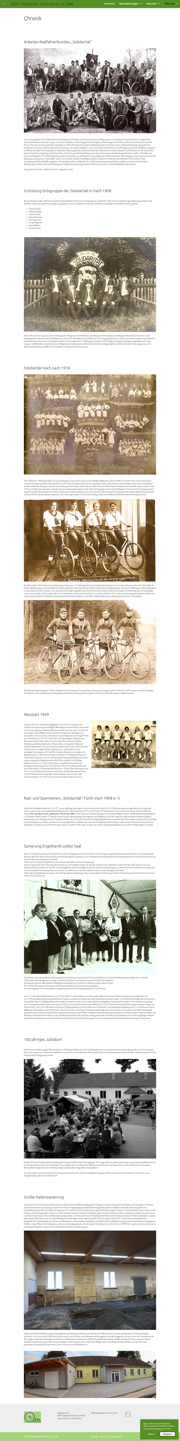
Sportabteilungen (129, 3)
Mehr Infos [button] (167, 1429)
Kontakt (94, 1436)
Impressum (104, 1436)
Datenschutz (116, 1436)
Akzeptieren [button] (167, 1434)
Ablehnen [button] (151, 1434)
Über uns (170, 3)
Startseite (109, 3)
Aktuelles (151, 3)
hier (57, 169)
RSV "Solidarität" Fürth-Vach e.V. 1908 (42, 4)
